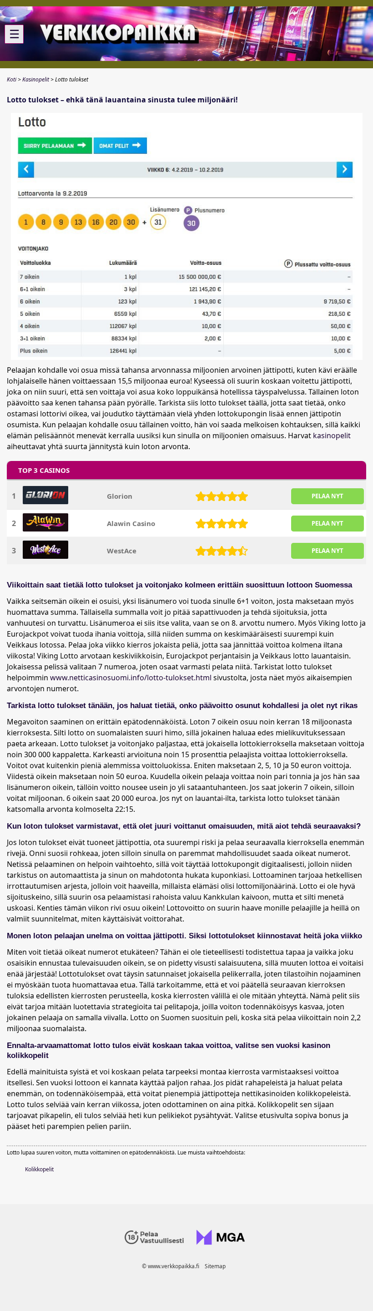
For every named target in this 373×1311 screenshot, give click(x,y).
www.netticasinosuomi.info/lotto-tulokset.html (131, 678)
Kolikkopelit (39, 1169)
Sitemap (215, 1266)
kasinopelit (332, 435)
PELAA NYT (327, 496)
